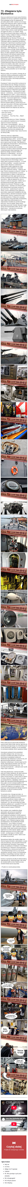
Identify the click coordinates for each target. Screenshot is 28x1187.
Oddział (7, 1171)
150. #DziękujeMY (10, 1178)
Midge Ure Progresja (11, 1169)
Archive (7, 1167)
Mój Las (7, 1164)
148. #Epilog (8, 1183)
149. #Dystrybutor (10, 1180)
